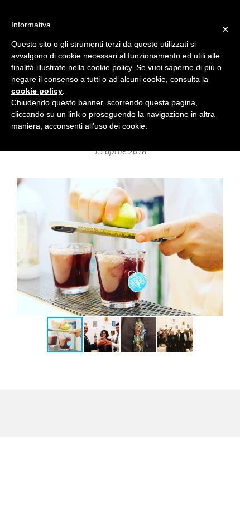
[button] (213, 247)
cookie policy (37, 90)
